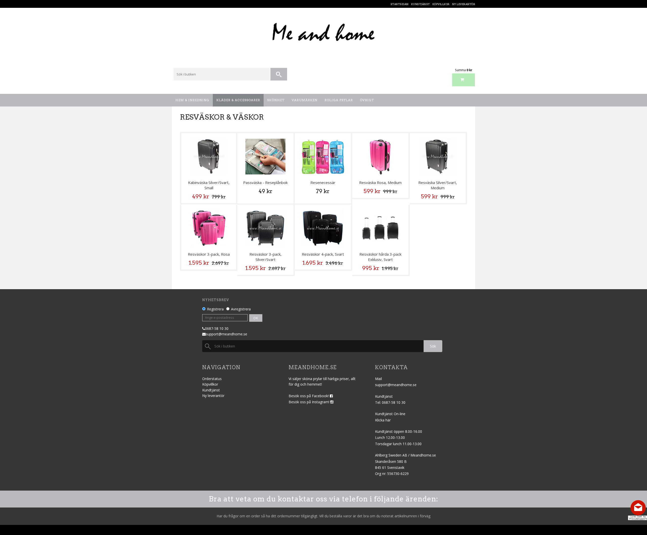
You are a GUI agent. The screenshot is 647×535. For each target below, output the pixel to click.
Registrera (215, 309)
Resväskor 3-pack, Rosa (209, 254)
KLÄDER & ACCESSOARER (238, 100)
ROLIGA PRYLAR (339, 100)
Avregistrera (241, 309)
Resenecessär (322, 182)
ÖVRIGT (367, 100)
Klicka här (383, 420)
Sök (433, 346)
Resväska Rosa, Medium (380, 182)
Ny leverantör (213, 395)
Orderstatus (212, 378)
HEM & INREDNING (192, 100)
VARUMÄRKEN (304, 100)
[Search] (279, 74)
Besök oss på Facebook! (309, 395)
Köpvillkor (210, 384)
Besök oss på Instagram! (309, 401)
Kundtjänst (211, 390)
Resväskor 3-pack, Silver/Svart (265, 257)
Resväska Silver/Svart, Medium (437, 185)
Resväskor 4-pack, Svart (323, 254)
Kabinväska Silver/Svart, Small (208, 185)
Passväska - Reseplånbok (265, 182)
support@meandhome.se (226, 334)
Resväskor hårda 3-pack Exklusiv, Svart (380, 257)
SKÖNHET (276, 100)
